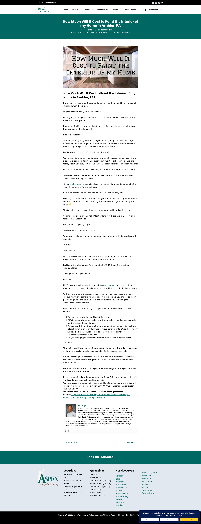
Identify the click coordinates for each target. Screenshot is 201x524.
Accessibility (95, 489)
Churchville (121, 485)
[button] (79, 10)
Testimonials (96, 477)
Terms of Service (97, 495)
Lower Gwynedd (149, 472)
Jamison (120, 505)
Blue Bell (120, 479)
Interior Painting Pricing (100, 480)
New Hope (146, 478)
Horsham (120, 502)
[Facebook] (153, 3)
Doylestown (121, 487)
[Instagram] (159, 3)
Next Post (132, 442)
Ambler (119, 476)
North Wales (147, 481)
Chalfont (120, 482)
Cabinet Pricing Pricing (100, 486)
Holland (119, 499)
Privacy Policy (96, 492)
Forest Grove (122, 493)
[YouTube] (162, 3)
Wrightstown (148, 493)
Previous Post (71, 442)
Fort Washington (123, 496)
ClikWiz (132, 515)
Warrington (147, 490)
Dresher (119, 490)
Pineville (146, 484)
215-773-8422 (50, 2)
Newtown (146, 475)
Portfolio (93, 474)
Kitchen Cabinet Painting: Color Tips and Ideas (84, 397)
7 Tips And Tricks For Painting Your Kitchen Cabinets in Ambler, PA (100, 394)
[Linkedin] (156, 3)
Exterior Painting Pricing (100, 483)
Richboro (146, 487)
